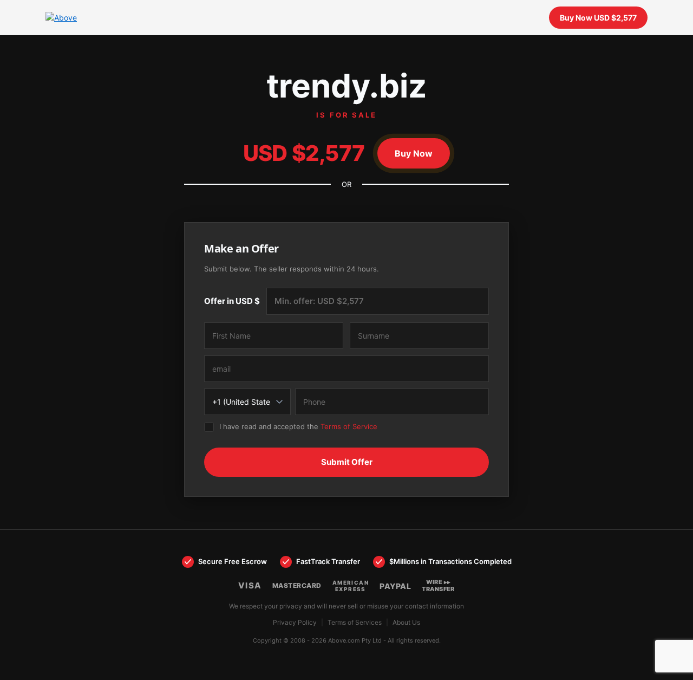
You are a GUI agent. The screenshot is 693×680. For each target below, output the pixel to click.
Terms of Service (349, 426)
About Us (406, 622)
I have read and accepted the (298, 426)
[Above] (77, 17)
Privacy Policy (295, 622)
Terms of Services (355, 622)
